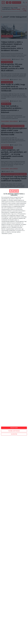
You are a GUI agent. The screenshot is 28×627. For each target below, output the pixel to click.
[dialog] (14, 407)
